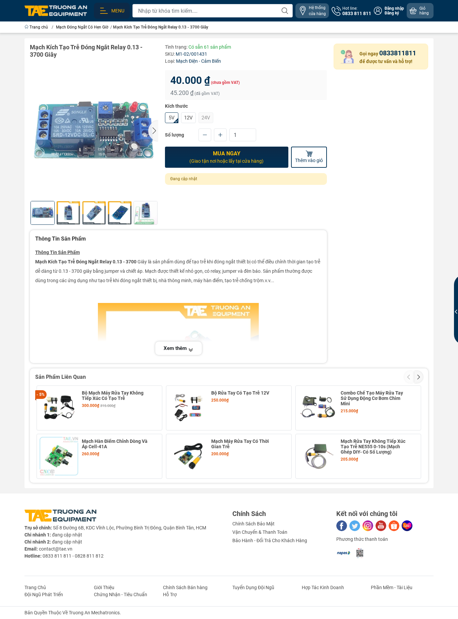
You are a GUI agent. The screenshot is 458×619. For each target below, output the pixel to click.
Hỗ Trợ (170, 594)
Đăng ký (392, 13)
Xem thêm (176, 348)
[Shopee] (394, 525)
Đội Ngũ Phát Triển (43, 594)
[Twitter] (354, 525)
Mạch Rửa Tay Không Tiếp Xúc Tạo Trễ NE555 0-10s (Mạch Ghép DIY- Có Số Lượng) (373, 447)
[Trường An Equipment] (55, 10)
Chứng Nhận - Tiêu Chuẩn (120, 594)
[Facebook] (341, 525)
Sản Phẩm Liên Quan (60, 377)
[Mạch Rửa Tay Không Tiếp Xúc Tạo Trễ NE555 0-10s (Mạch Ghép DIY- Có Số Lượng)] (317, 456)
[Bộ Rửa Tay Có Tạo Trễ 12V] (188, 408)
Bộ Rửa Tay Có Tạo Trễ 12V (240, 393)
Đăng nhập (394, 8)
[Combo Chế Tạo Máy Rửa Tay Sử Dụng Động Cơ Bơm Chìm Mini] (317, 408)
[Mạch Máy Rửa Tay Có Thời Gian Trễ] (188, 456)
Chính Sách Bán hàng (185, 587)
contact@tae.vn (55, 549)
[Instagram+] (367, 525)
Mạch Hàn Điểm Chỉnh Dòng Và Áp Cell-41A (115, 444)
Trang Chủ (35, 587)
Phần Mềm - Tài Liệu (391, 587)
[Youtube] (381, 525)
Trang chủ (38, 27)
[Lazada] (407, 525)
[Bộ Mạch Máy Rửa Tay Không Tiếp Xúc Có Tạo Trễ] (59, 408)
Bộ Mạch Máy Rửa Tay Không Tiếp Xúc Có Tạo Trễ (113, 395)
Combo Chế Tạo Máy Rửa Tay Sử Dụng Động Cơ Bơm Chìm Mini (372, 398)
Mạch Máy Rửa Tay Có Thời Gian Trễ (240, 444)
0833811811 (397, 53)
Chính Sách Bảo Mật (253, 523)
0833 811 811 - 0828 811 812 (73, 556)
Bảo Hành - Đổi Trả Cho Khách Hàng (269, 540)
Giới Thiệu (104, 587)
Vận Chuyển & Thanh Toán (259, 532)
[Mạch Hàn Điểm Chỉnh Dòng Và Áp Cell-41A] (59, 456)
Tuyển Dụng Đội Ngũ (253, 587)
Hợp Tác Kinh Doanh (323, 587)
